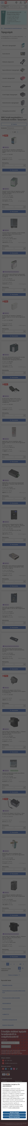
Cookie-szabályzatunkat (13, 1107)
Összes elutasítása (14, 1117)
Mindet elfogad (14, 1112)
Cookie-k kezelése (14, 1115)
